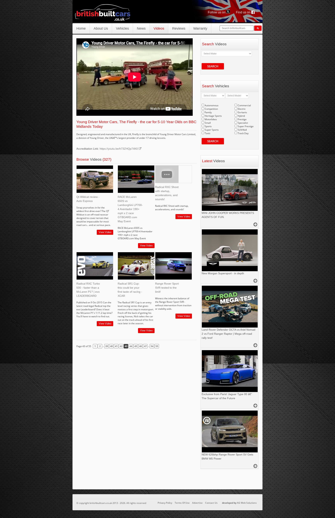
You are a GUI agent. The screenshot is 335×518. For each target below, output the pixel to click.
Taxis (207, 133)
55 (156, 346)
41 (116, 346)
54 (152, 346)
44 (131, 346)
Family (208, 112)
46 (140, 346)
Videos (159, 28)
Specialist (243, 122)
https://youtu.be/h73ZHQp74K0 (119, 148)
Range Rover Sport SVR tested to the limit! (167, 287)
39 (106, 346)
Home (81, 28)
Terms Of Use (182, 502)
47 (145, 346)
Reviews (178, 28)
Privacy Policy (165, 502)
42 (121, 346)
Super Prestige (246, 126)
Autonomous (211, 105)
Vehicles (122, 28)
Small (208, 122)
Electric (242, 109)
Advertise (197, 502)
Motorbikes (211, 119)
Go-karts (242, 112)
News (141, 28)
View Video (105, 232)
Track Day (243, 133)
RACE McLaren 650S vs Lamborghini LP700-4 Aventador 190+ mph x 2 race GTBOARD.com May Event (130, 209)
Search (212, 66)
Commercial (244, 105)
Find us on (243, 12)
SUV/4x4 (242, 129)
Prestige (242, 119)
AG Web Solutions (247, 502)
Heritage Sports (213, 115)
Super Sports (212, 129)
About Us (101, 28)
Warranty (200, 28)
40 (111, 346)
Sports (208, 126)
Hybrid (241, 115)
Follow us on (217, 12)
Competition (211, 109)
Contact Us (211, 502)
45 (135, 346)
